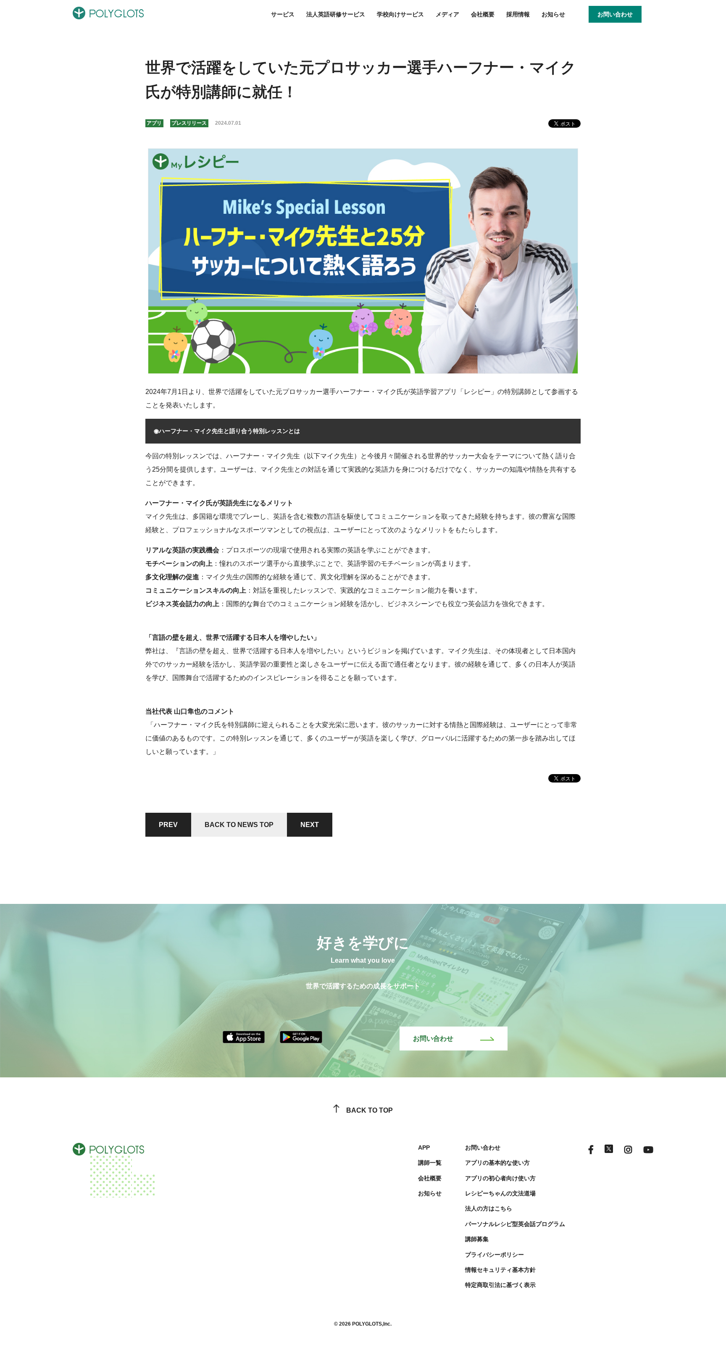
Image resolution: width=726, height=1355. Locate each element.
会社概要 (483, 14)
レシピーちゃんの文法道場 (500, 1193)
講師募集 (477, 1239)
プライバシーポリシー (494, 1254)
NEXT (309, 824)
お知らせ (553, 14)
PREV (168, 824)
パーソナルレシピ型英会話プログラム (515, 1224)
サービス (283, 14)
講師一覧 (430, 1162)
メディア (447, 14)
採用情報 (518, 14)
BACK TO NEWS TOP (239, 824)
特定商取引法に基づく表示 (500, 1284)
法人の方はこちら (488, 1208)
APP (424, 1147)
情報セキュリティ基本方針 (500, 1269)
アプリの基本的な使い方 (497, 1162)
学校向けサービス (400, 14)
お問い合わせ (433, 1038)
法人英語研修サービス (335, 14)
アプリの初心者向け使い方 (500, 1178)
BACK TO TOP (369, 1110)
